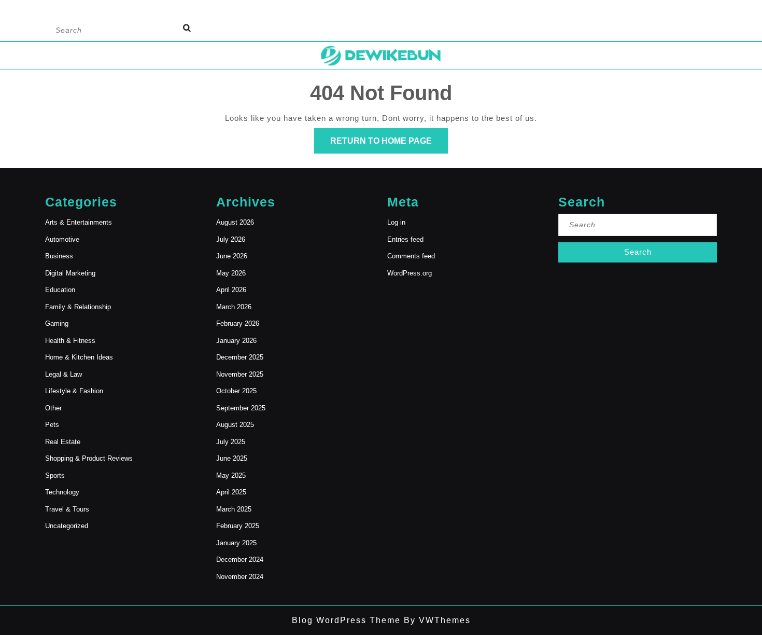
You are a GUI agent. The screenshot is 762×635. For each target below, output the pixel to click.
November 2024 (239, 577)
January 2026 (236, 340)
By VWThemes (436, 620)
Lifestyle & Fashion (74, 391)
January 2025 (236, 543)
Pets (52, 425)
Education (60, 290)
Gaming (56, 323)
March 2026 (233, 307)
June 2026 (231, 256)
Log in (396, 222)
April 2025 (231, 492)
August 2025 (235, 425)
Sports (55, 475)
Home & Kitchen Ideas (79, 357)
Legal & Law (63, 374)
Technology (62, 492)
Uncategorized (66, 526)
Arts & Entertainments (78, 222)
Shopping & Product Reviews (89, 458)
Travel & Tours (67, 509)
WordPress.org (409, 273)
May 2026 (231, 273)
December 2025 (239, 357)
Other (53, 408)
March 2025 (233, 509)
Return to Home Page (389, 145)
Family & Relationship (78, 307)
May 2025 (231, 475)
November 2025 (239, 374)
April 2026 (231, 290)
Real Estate (62, 442)
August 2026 (235, 222)
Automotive (62, 239)
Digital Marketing (70, 273)
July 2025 (230, 442)
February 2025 (237, 526)
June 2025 (231, 458)
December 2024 (239, 559)
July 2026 (230, 239)
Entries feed (405, 239)
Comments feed (411, 256)
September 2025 (240, 408)
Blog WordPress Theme (346, 620)
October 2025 (236, 391)
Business (59, 256)
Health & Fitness (70, 340)
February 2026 (237, 323)
